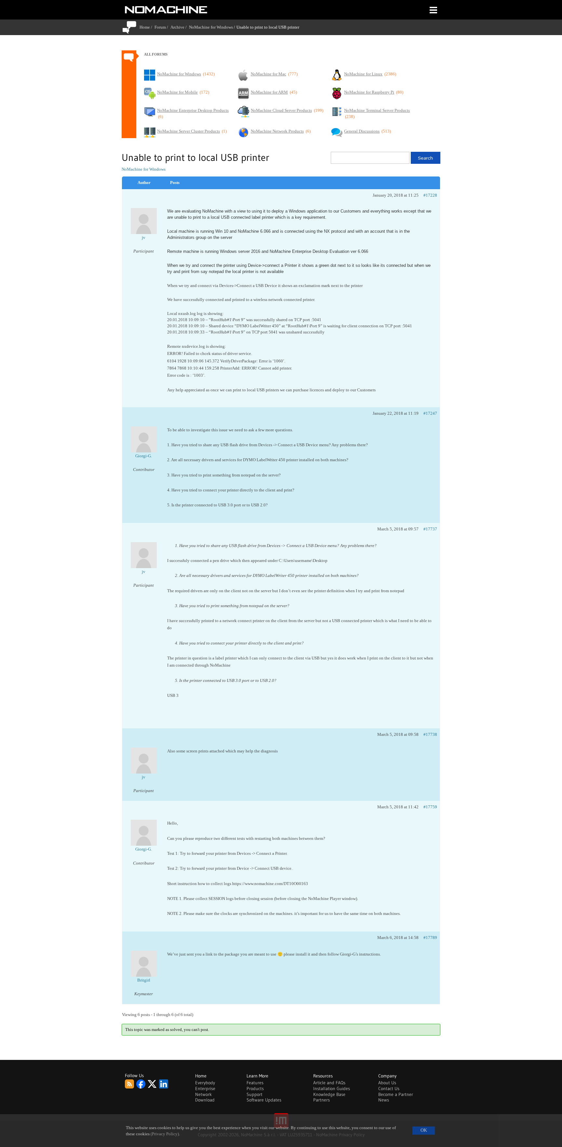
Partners (321, 1100)
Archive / (179, 27)
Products (255, 1088)
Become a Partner (395, 1094)
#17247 (430, 413)
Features (255, 1083)
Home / (147, 27)
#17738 (430, 734)
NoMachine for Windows (211, 27)
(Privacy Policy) (165, 1134)
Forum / (162, 27)
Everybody (205, 1083)
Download (205, 1100)
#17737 (430, 529)
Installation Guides (331, 1088)
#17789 (430, 937)
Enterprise (205, 1088)
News (383, 1100)
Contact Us (388, 1088)
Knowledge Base (329, 1094)
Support (254, 1094)
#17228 (430, 195)
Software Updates (264, 1100)
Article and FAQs (329, 1083)
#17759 (430, 806)
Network (203, 1094)
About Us (387, 1083)
